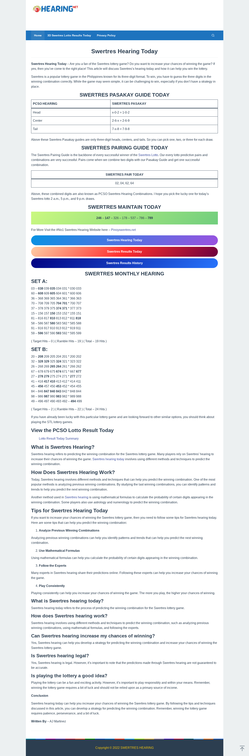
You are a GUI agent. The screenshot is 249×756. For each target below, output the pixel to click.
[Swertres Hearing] (55, 8)
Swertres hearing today (108, 459)
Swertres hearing (76, 497)
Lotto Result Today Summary (59, 438)
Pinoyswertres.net (123, 229)
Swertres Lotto (148, 155)
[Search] (213, 35)
